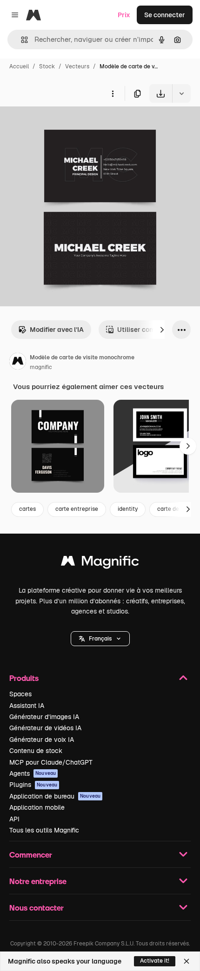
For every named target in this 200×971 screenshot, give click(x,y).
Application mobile (37, 807)
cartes (27, 509)
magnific (41, 367)
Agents (32, 773)
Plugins (33, 784)
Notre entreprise (38, 881)
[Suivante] (161, 329)
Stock (47, 66)
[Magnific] (100, 563)
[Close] (186, 961)
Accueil (19, 66)
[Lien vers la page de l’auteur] (17, 362)
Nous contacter (36, 907)
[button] (100, 638)
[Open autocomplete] (20, 39)
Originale (61, 124)
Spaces (20, 694)
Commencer (30, 854)
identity (128, 509)
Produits (24, 678)
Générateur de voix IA (41, 739)
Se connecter (164, 15)
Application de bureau (54, 796)
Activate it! (154, 960)
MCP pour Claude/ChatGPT (51, 762)
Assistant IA (26, 705)
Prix (124, 15)
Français (100, 638)
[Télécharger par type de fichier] (181, 93)
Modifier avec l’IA (57, 329)
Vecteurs (77, 66)
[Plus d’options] (112, 93)
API (14, 819)
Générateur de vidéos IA (45, 728)
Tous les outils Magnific (44, 830)
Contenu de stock (35, 750)
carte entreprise (76, 509)
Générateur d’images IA (44, 717)
